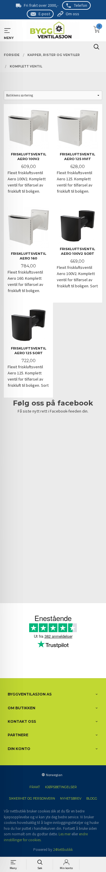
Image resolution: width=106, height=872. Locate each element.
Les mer (65, 834)
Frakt (34, 787)
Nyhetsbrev (70, 798)
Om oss (72, 13)
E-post (44, 13)
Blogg (91, 798)
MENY (7, 30)
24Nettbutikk (63, 849)
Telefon (80, 5)
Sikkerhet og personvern (32, 798)
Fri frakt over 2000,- (41, 5)
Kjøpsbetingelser (61, 787)
